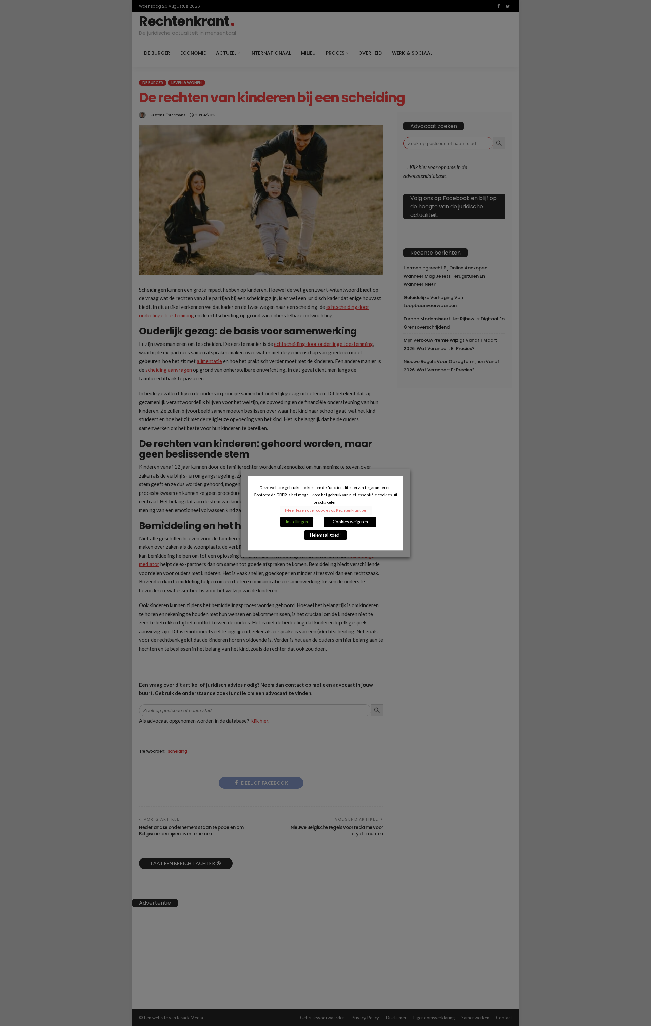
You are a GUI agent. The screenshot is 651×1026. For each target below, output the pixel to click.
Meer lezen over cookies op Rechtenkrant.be (325, 510)
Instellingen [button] (296, 521)
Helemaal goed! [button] (325, 535)
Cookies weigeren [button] (350, 521)
